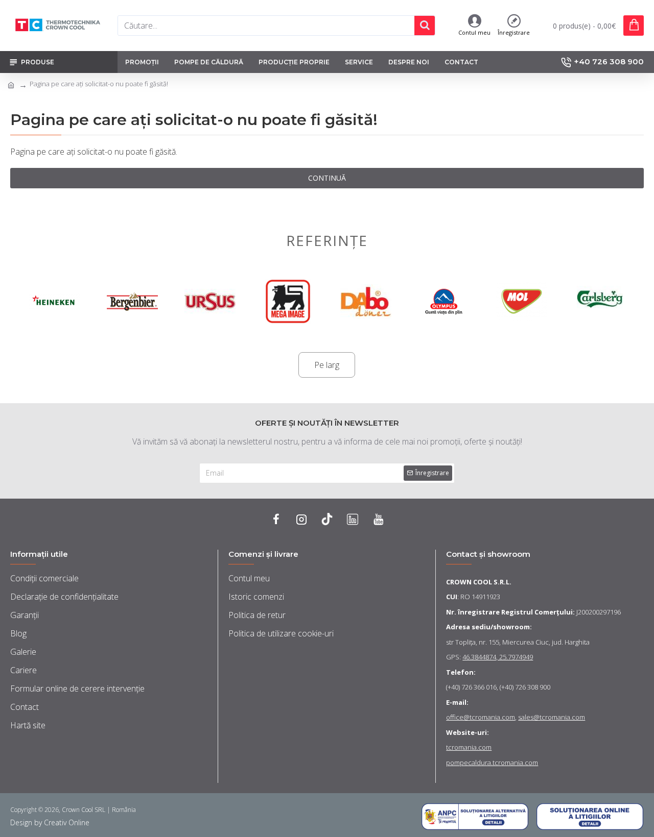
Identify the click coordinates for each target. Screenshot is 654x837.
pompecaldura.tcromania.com (492, 762)
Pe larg (326, 365)
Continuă (327, 178)
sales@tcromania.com (551, 717)
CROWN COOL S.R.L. (478, 581)
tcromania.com (469, 747)
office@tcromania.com (480, 717)
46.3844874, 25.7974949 (497, 656)
